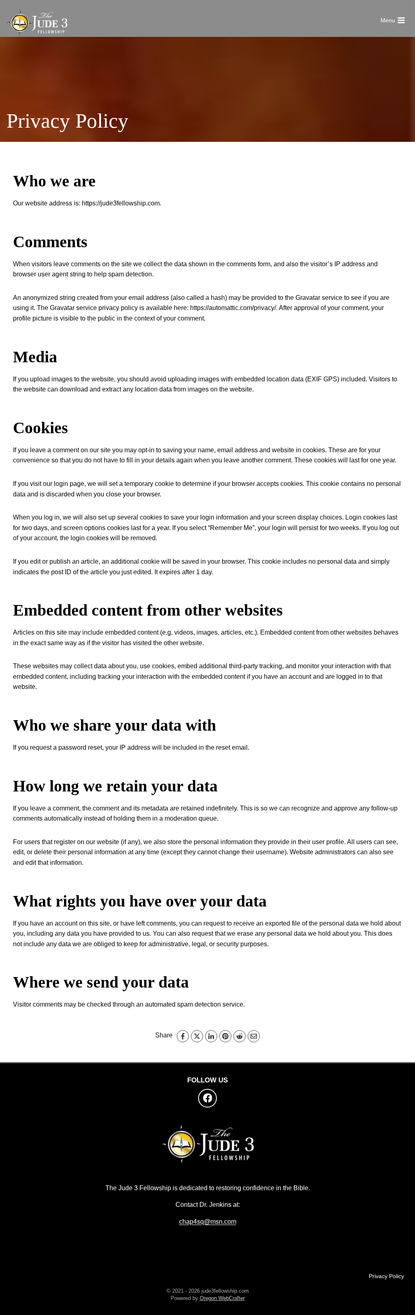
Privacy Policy (386, 1276)
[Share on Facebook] (183, 1036)
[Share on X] (197, 1036)
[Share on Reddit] (239, 1036)
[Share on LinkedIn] (211, 1036)
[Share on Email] (254, 1036)
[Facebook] (207, 1098)
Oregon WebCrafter (222, 1298)
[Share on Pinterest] (225, 1036)
